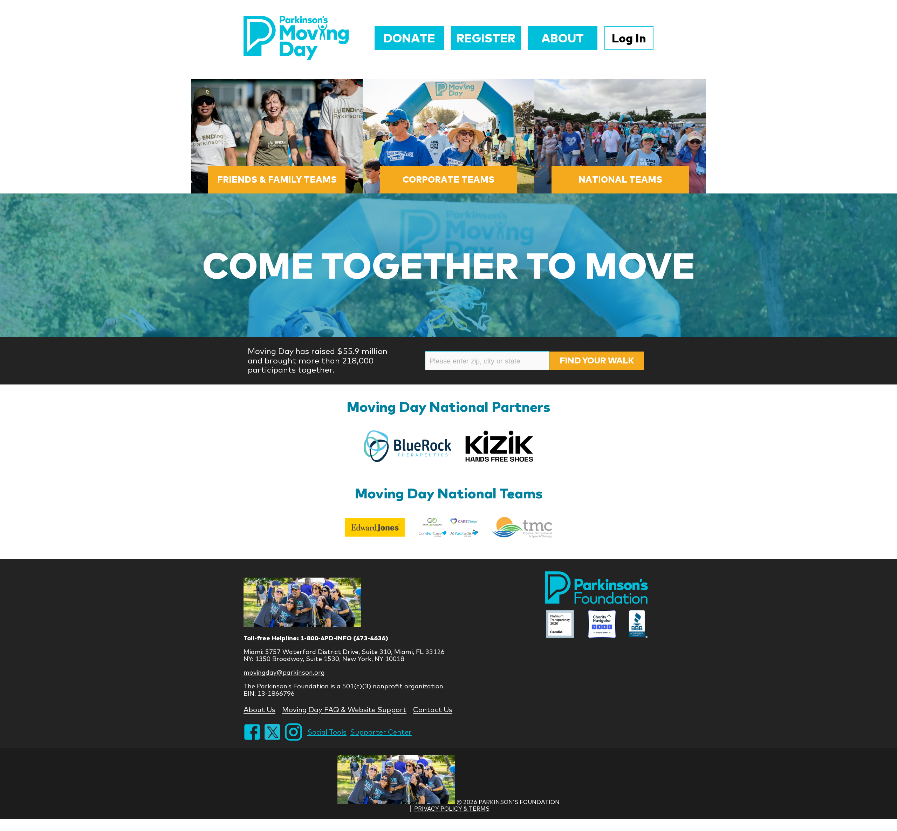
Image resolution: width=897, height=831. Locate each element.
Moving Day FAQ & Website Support (344, 710)
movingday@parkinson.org (284, 672)
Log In (629, 38)
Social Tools (327, 732)
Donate (409, 38)
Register (486, 38)
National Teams (620, 179)
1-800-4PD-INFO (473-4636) (343, 638)
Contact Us (432, 710)
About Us (259, 710)
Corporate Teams (448, 179)
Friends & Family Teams (277, 179)
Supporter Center (381, 732)
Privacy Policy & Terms (451, 808)
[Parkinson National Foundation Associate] (560, 625)
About (562, 38)
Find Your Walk (597, 360)
